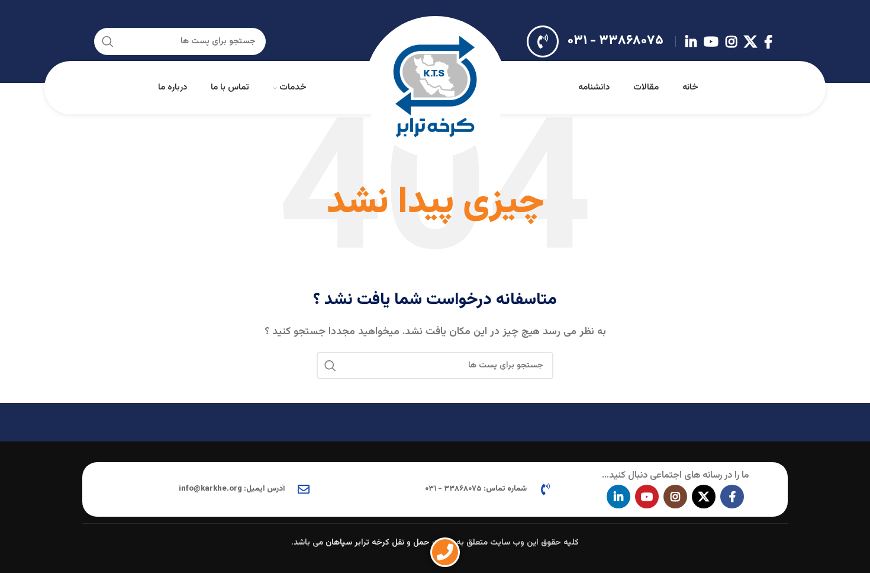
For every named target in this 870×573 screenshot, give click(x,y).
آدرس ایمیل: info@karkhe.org (232, 489)
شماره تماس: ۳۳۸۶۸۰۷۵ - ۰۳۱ (476, 489)
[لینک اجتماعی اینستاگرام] (731, 41)
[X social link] (750, 41)
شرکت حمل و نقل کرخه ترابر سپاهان (390, 542)
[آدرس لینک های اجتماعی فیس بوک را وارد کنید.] (768, 41)
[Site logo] (435, 88)
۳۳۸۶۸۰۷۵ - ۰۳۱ (615, 40)
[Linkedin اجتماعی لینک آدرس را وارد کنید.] (691, 41)
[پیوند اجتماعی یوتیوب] (711, 41)
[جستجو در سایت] (107, 41)
